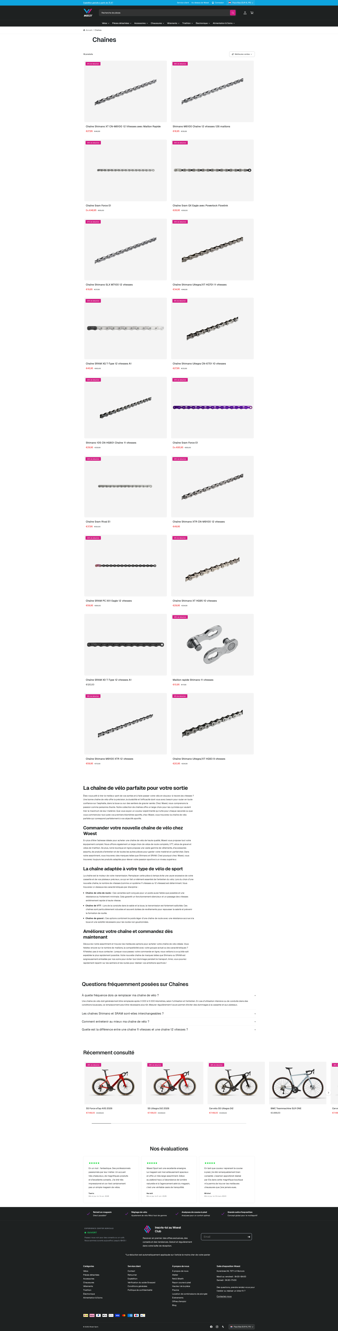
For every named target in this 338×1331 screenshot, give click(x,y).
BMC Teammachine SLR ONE (286, 1108)
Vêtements (88, 1286)
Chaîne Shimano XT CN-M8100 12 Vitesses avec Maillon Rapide (123, 126)
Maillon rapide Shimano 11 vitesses (193, 679)
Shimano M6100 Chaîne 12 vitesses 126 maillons (201, 126)
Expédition (132, 1278)
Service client (183, 2)
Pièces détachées (91, 1275)
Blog (174, 1305)
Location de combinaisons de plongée (189, 1294)
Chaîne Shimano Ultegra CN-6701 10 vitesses (199, 363)
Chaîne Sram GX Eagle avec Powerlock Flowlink (200, 205)
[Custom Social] (223, 1327)
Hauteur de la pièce (181, 1286)
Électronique (89, 1294)
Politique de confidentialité (140, 1290)
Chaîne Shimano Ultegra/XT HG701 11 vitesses (200, 284)
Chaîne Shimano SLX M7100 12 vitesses (109, 284)
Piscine (175, 1290)
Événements (177, 1297)
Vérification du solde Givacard (141, 1282)
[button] (251, 12)
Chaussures (88, 1282)
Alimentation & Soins (92, 1297)
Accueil (89, 30)
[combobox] (167, 12)
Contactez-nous (224, 1296)
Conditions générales (137, 1286)
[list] (169, 1179)
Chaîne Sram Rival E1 (98, 521)
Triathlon (87, 1290)
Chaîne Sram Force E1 (98, 205)
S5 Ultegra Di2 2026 (158, 1108)
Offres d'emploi (179, 1301)
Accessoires (88, 1278)
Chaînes (98, 30)
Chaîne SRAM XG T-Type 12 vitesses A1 (109, 363)
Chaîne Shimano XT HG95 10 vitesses (195, 600)
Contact (131, 1271)
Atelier (175, 1275)
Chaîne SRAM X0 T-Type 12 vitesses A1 (109, 679)
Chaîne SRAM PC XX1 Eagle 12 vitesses (109, 600)
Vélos (85, 1271)
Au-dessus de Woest (200, 2)
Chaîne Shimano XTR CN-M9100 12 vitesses (199, 521)
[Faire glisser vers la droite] (328, 1093)
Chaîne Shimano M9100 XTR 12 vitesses (109, 758)
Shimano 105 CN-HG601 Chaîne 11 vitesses (111, 442)
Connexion (219, 2)
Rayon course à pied (181, 1282)
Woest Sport (93, 1327)
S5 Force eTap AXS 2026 (99, 1108)
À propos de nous (180, 1271)
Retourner (132, 1275)
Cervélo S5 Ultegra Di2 (221, 1108)
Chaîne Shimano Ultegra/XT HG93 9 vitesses (199, 758)
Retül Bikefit (178, 1278)
